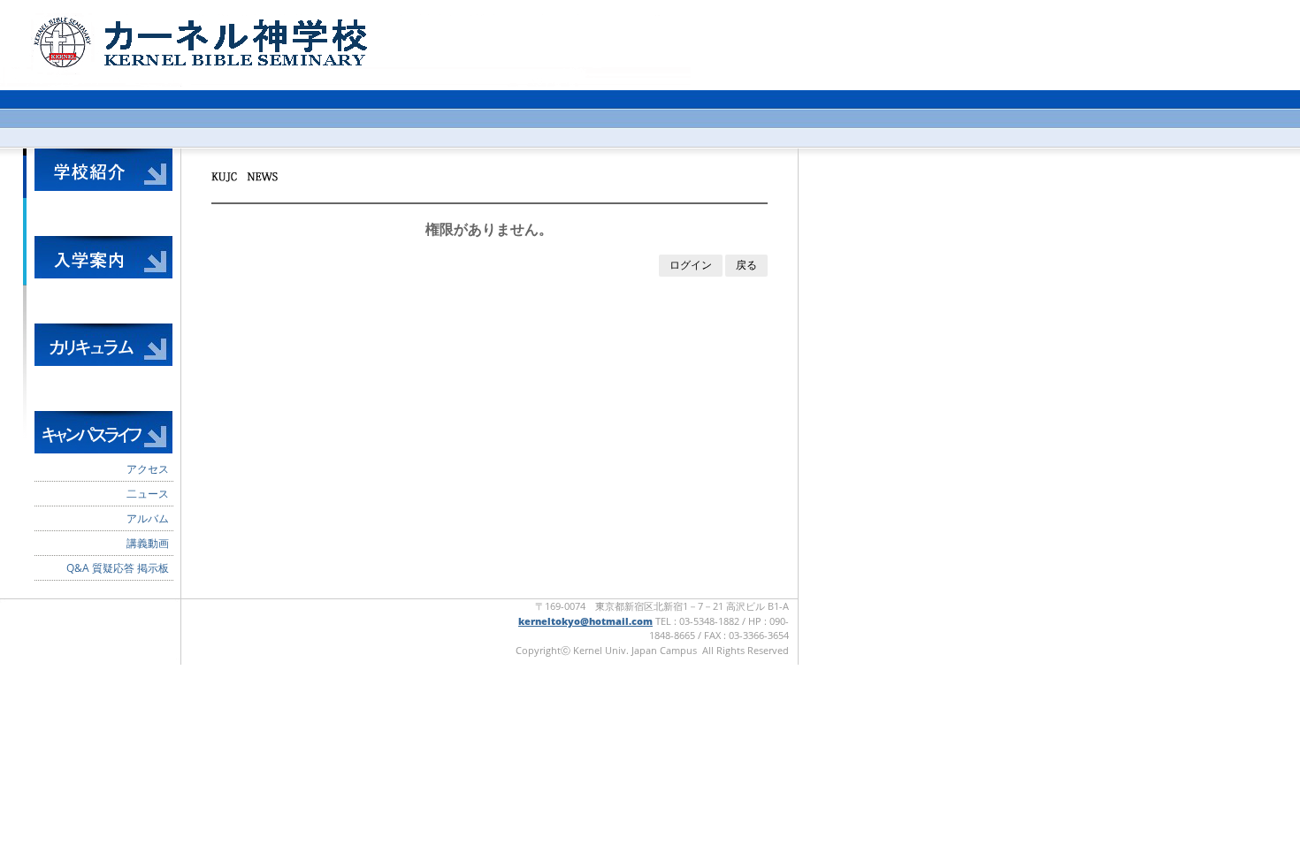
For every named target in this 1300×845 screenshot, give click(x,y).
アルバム (147, 518)
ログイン (690, 264)
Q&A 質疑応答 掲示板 (117, 567)
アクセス (147, 468)
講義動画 (147, 543)
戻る (746, 264)
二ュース (147, 493)
